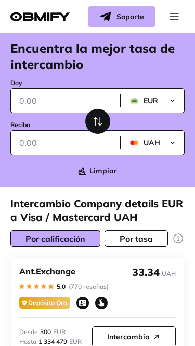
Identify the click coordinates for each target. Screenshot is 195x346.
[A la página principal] (40, 16)
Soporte (130, 16)
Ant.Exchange (47, 271)
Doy (16, 83)
